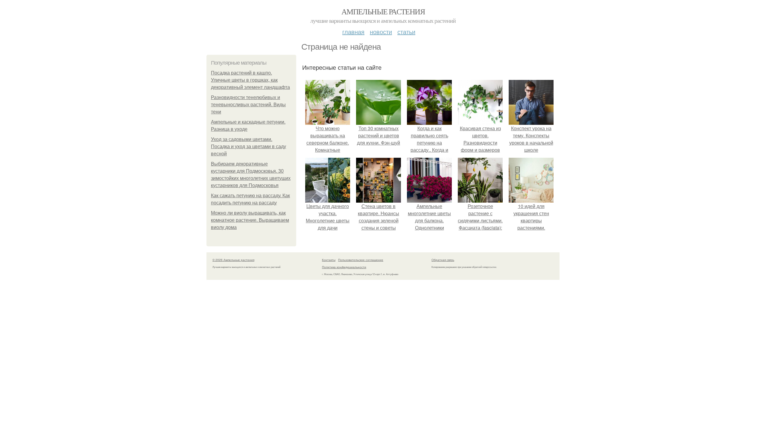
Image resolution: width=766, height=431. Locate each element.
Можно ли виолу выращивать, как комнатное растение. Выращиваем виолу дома (250, 220)
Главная (353, 31)
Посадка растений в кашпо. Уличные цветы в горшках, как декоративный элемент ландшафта (250, 80)
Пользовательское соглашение (360, 260)
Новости (381, 31)
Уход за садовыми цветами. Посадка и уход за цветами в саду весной (248, 146)
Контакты (328, 260)
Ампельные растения (383, 11)
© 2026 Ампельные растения (233, 260)
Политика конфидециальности (344, 267)
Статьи (406, 31)
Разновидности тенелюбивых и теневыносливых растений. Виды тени (248, 104)
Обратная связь (442, 260)
